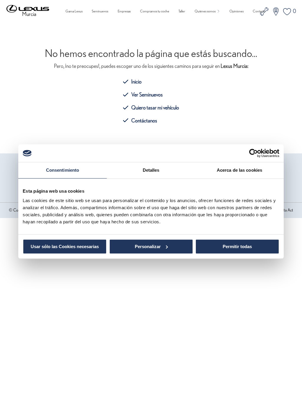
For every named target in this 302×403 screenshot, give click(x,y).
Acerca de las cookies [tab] (239, 170)
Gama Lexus (74, 11)
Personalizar (148, 246)
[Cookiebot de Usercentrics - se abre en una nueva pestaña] (253, 153)
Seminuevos (100, 11)
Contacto (259, 11)
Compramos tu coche (154, 11)
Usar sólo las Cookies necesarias (65, 246)
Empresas (124, 11)
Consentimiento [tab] (62, 170)
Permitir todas (237, 246)
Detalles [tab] (151, 170)
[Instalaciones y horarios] (275, 11)
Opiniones (236, 11)
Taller (181, 11)
